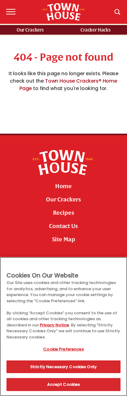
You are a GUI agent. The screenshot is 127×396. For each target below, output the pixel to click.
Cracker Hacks (95, 30)
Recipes (63, 213)
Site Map (63, 239)
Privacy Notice (54, 325)
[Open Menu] (9, 11)
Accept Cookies (63, 384)
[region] (63, 326)
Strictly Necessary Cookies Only (63, 367)
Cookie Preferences (63, 349)
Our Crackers (30, 30)
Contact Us (63, 226)
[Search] (117, 12)
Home (63, 186)
